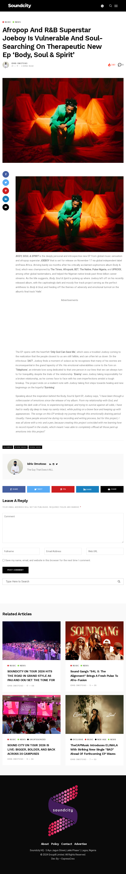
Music (8, 22)
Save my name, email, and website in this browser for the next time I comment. (48, 560)
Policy (55, 844)
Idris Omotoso (19, 63)
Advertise (80, 844)
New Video (36, 447)
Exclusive (78, 739)
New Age (101, 739)
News (18, 22)
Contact (66, 844)
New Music (22, 447)
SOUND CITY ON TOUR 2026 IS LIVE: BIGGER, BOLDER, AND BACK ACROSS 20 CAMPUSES (31, 749)
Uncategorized (38, 739)
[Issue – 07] (63, 810)
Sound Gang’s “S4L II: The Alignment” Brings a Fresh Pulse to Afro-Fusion (94, 676)
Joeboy (8, 447)
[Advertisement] (70, 325)
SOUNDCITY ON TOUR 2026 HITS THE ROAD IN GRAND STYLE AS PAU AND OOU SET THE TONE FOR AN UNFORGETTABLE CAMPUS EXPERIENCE (31, 680)
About (45, 844)
